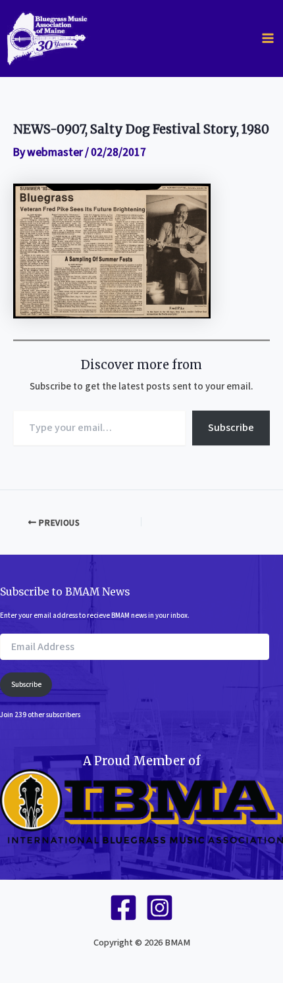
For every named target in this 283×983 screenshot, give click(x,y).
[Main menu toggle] (268, 38)
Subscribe (231, 427)
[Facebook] (123, 908)
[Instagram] (159, 908)
